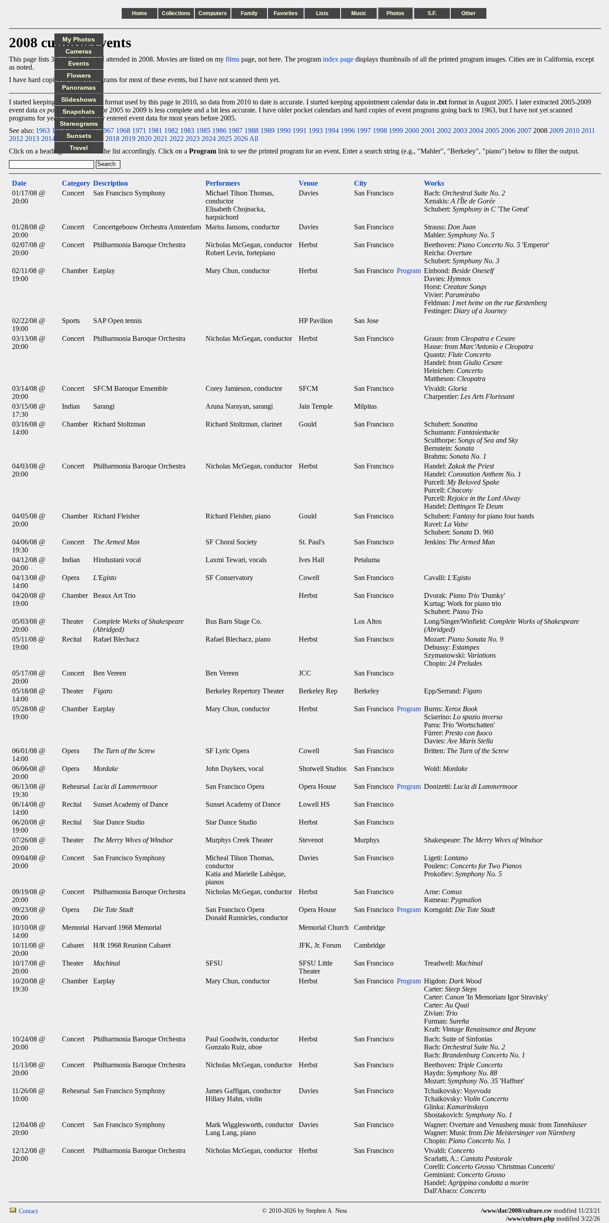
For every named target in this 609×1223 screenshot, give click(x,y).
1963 (43, 130)
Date (19, 183)
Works (434, 183)
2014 (48, 138)
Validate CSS (464, 1210)
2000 (412, 130)
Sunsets (78, 135)
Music (358, 13)
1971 (139, 130)
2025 (225, 138)
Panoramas (79, 87)
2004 (476, 130)
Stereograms (79, 123)
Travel (79, 147)
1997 (364, 130)
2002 (444, 130)
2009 (556, 130)
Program (409, 270)
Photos (395, 13)
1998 (380, 130)
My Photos (78, 39)
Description (110, 183)
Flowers (79, 75)
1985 (203, 130)
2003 (460, 130)
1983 (187, 130)
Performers (223, 183)
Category (76, 183)
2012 (16, 138)
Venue (308, 183)
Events (78, 63)
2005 (492, 130)
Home (139, 13)
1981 (155, 130)
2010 (572, 130)
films (232, 59)
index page (338, 59)
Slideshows (78, 99)
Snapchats (78, 111)
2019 (128, 138)
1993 (316, 130)
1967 (107, 130)
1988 (251, 130)
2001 (428, 130)
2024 (209, 138)
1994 (332, 130)
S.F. (432, 13)
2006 (508, 130)
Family (249, 13)
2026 (241, 138)
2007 (524, 130)
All (253, 138)
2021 (160, 138)
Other (468, 13)
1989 (267, 130)
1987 (235, 130)
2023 (192, 138)
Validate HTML (58, 1210)
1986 (219, 130)
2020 (144, 138)
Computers (212, 13)
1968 (123, 130)
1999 (396, 130)
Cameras (79, 51)
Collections (176, 13)
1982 (171, 130)
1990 (283, 130)
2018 (112, 138)
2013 (32, 138)
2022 (176, 138)
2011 (588, 130)
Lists (322, 13)
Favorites (286, 13)
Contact (28, 1211)
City (360, 183)
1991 (299, 130)
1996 (348, 130)
